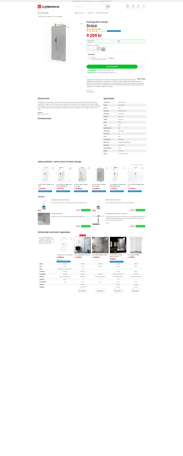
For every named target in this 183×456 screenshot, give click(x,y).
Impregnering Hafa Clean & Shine (60, 200)
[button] (101, 58)
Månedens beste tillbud (102, 13)
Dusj (54, 16)
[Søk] (108, 7)
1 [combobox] (141, 66)
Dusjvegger (59, 16)
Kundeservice (127, 7)
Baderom (49, 16)
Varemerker (90, 13)
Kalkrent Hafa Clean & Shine (113, 200)
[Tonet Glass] (103, 49)
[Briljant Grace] (89, 49)
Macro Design (90, 91)
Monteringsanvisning (43, 114)
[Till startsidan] (48, 6)
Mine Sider (133, 7)
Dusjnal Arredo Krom (56, 213)
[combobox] (101, 41)
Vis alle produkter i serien (136, 164)
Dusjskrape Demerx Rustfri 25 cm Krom (116, 213)
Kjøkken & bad (42, 16)
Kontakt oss (80, 13)
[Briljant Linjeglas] (98, 49)
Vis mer (107, 223)
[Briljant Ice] (93, 49)
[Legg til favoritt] (81, 24)
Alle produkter (45, 13)
